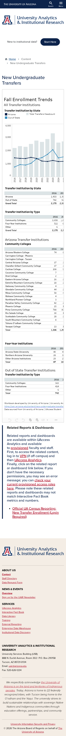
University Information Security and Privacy (33, 724)
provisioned (19, 448)
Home (12, 59)
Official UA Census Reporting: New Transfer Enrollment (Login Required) (35, 513)
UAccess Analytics (27, 460)
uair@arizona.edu (18, 666)
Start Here (50, 42)
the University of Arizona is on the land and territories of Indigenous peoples (33, 686)
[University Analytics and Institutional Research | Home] (33, 20)
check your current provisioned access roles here (31, 484)
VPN (23, 456)
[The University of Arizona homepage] (19, 4)
